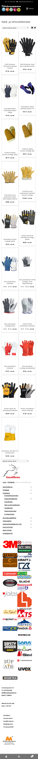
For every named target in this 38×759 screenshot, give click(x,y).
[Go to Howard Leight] (24, 588)
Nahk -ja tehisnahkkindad (12, 505)
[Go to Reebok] (24, 627)
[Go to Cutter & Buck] (24, 567)
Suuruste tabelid (7, 718)
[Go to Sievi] (24, 655)
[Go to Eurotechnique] (24, 577)
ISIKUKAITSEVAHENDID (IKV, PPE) (12, 524)
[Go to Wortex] (10, 678)
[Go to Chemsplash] (24, 555)
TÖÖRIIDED (6, 490)
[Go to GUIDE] (24, 581)
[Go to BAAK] (24, 542)
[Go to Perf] (10, 619)
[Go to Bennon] (10, 555)
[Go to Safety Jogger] (10, 646)
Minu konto (6, 756)
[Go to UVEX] (24, 669)
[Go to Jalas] (10, 594)
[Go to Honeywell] (24, 585)
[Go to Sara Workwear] (24, 643)
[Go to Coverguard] (10, 562)
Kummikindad (8, 502)
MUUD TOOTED (7, 530)
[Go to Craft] (24, 560)
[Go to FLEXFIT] (10, 583)
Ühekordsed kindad (10, 511)
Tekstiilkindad (8, 508)
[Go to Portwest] (24, 622)
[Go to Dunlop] (10, 574)
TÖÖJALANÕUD (7, 521)
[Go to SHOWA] (24, 648)
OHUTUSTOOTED (8, 527)
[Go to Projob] (10, 628)
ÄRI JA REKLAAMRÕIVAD (9, 518)
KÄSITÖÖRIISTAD (7, 487)
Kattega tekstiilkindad (10, 499)
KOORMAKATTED (8, 533)
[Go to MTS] (24, 614)
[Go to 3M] (10, 544)
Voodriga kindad (9, 514)
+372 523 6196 (11, 1)
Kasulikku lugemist (8, 721)
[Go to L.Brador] (24, 600)
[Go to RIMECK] (24, 635)
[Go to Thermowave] (24, 660)
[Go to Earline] (24, 573)
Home (4, 482)
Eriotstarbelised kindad (11, 496)
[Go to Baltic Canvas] (24, 549)
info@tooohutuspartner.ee (25, 1)
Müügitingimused (8, 724)
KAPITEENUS (6, 715)
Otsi (19, 756)
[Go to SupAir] (10, 664)
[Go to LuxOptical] (10, 612)
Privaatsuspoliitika (8, 727)
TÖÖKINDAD (11, 482)
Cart (29, 755)
